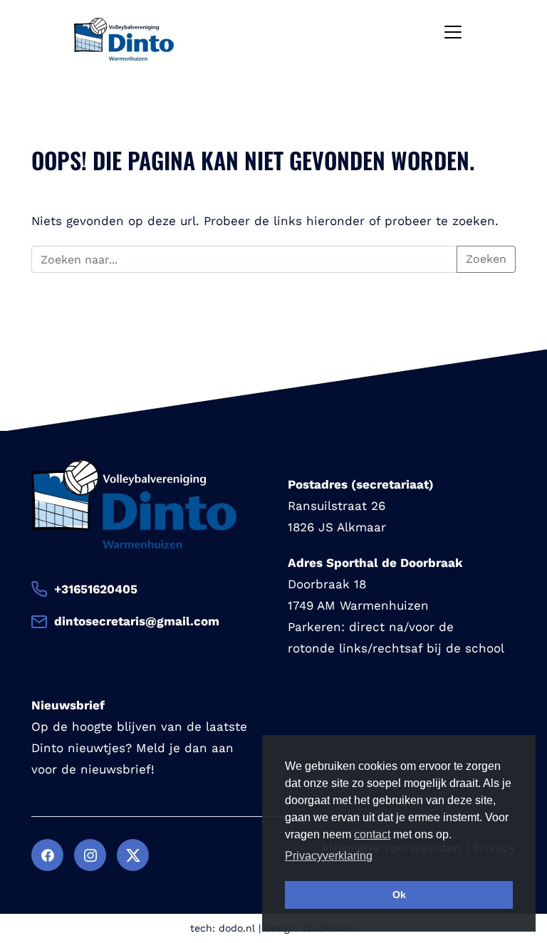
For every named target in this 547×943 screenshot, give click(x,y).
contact (372, 834)
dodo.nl (237, 928)
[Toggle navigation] (453, 32)
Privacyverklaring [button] (329, 856)
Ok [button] (399, 894)
